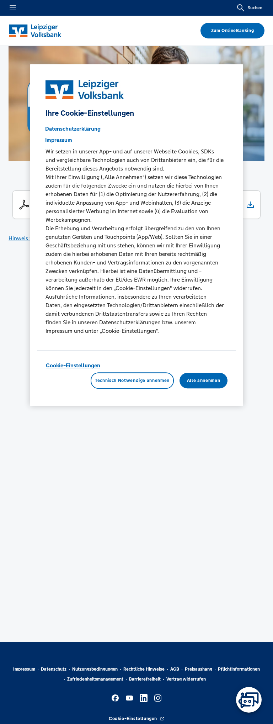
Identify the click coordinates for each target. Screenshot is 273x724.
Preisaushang (198, 669)
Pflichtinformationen (239, 669)
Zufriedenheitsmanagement (95, 679)
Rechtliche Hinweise (144, 669)
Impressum (24, 669)
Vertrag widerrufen (186, 679)
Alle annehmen (203, 380)
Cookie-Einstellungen (73, 365)
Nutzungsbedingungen (95, 669)
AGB (174, 669)
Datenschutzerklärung (73, 128)
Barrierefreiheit (145, 679)
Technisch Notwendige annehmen (132, 380)
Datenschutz (53, 669)
